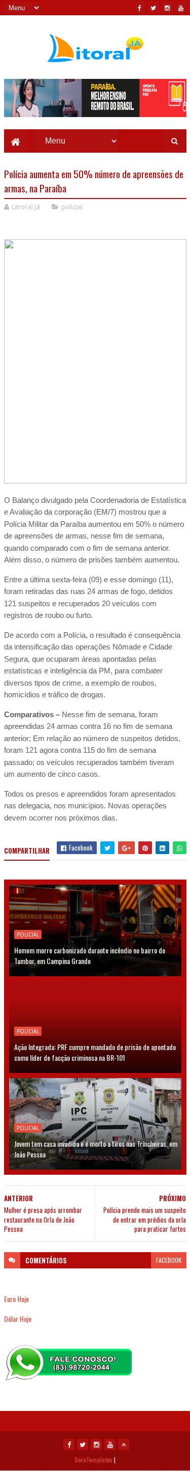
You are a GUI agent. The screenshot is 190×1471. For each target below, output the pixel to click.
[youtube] (180, 7)
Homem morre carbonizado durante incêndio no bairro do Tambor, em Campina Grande (89, 955)
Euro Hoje (16, 1298)
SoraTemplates (93, 1459)
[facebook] (139, 7)
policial (72, 206)
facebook (168, 1260)
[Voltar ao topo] (123, 1444)
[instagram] (167, 7)
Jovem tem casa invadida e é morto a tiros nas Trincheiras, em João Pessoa (95, 1148)
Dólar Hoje (17, 1318)
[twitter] (153, 7)
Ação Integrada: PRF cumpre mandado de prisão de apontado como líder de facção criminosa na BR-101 (95, 1052)
